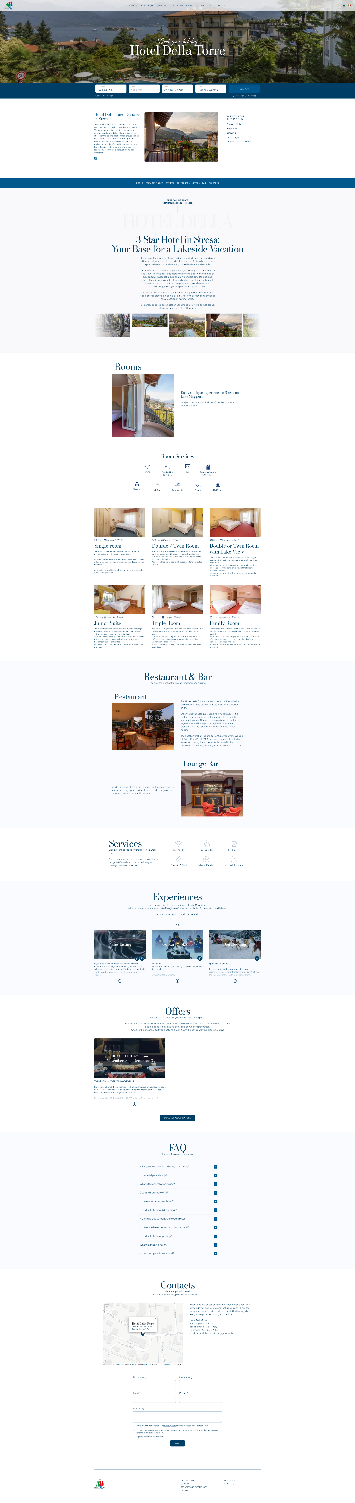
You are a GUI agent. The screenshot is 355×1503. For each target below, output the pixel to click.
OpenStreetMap (165, 1364)
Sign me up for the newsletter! (149, 1436)
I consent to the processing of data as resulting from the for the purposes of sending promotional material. (177, 1431)
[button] (176, 924)
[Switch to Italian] (349, 5)
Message (138, 1408)
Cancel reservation (104, 95)
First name (139, 1377)
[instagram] (95, 158)
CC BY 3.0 (147, 1364)
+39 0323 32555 (209, 1329)
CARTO (134, 1364)
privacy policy (169, 1425)
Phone (183, 1392)
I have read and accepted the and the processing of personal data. (173, 1425)
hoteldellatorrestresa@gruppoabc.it (216, 1333)
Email (137, 1392)
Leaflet (117, 1364)
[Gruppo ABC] (9, 5)
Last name (185, 1377)
